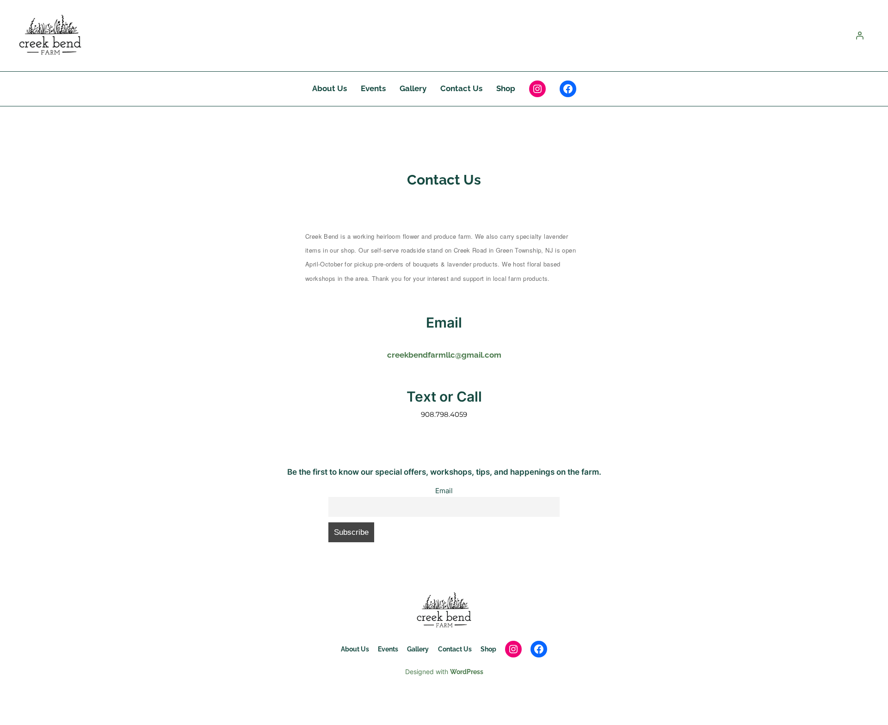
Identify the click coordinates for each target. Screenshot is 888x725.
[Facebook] (568, 89)
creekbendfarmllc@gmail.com (444, 354)
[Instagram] (537, 89)
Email (444, 490)
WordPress (466, 671)
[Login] (860, 35)
